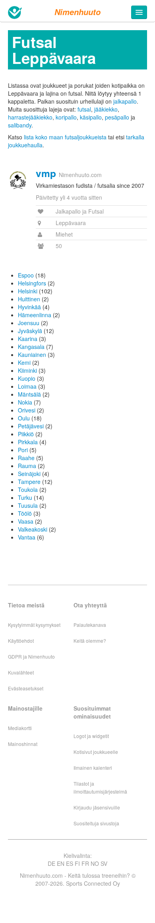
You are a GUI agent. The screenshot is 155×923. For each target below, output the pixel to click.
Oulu (24, 418)
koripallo (66, 117)
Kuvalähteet (21, 672)
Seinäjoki (29, 474)
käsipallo (91, 117)
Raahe (26, 458)
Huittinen (29, 299)
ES (69, 863)
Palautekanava (90, 624)
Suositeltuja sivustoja (96, 823)
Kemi (24, 362)
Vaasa (25, 521)
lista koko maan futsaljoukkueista (65, 137)
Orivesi (26, 410)
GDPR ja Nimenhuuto (31, 656)
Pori (23, 450)
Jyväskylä (30, 331)
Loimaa (27, 386)
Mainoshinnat (22, 743)
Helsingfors (32, 283)
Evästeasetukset (25, 688)
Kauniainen (32, 354)
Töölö (25, 513)
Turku (25, 497)
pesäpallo (117, 117)
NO (95, 863)
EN (60, 863)
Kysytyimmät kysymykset (34, 624)
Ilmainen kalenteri (93, 767)
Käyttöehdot (21, 640)
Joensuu (28, 323)
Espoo (26, 275)
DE (51, 863)
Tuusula (28, 505)
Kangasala (31, 347)
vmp (46, 173)
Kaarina (27, 339)
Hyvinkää (29, 307)
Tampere (29, 482)
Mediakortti (20, 728)
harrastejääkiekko (30, 117)
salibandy (19, 125)
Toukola (28, 489)
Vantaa (26, 537)
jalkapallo (125, 101)
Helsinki (27, 291)
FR (85, 863)
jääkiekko (106, 109)
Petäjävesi (31, 426)
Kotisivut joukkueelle (96, 751)
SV (104, 863)
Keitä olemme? (90, 640)
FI (77, 863)
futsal (84, 109)
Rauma (27, 466)
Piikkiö (26, 434)
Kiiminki (27, 370)
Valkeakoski (32, 529)
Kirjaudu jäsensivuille (97, 807)
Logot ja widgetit (91, 735)
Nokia (25, 402)
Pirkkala (28, 442)
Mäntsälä (29, 394)
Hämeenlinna (34, 315)
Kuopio (26, 378)
